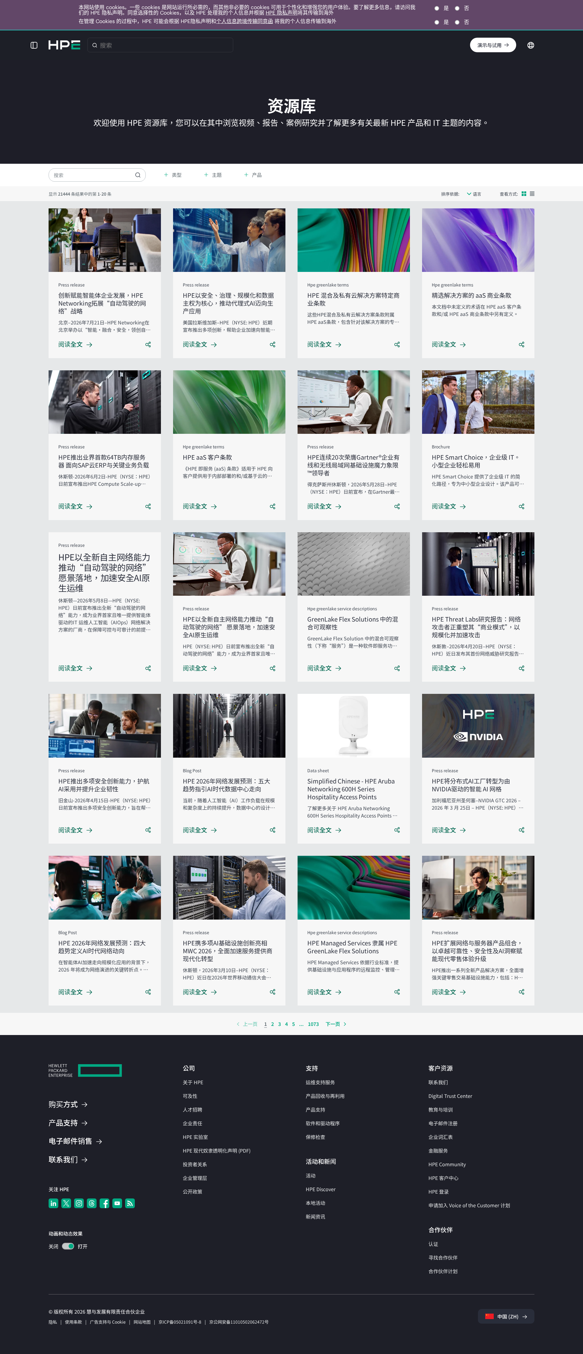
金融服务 (438, 1150)
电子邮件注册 (443, 1123)
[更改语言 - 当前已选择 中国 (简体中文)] (530, 44)
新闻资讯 (315, 1216)
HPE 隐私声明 (282, 12)
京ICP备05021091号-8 (180, 1322)
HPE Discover (321, 1189)
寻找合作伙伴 (443, 1257)
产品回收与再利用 (325, 1095)
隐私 (53, 1322)
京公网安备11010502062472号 (239, 1322)
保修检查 (315, 1136)
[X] (66, 1203)
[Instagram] (79, 1203)
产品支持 (315, 1109)
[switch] (64, 1247)
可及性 (190, 1095)
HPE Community (447, 1164)
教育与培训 (440, 1109)
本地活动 (315, 1202)
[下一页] (345, 1024)
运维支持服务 (320, 1082)
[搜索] (94, 45)
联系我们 (438, 1082)
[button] (34, 45)
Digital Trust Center (450, 1095)
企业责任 (192, 1123)
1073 (313, 1023)
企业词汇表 (440, 1136)
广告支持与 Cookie (108, 1322)
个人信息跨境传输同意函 (244, 21)
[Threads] (92, 1203)
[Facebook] (104, 1203)
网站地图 (142, 1322)
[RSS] (130, 1203)
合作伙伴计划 (443, 1271)
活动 (310, 1175)
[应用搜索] (137, 175)
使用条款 (73, 1322)
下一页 (333, 1023)
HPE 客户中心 (443, 1177)
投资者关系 (195, 1164)
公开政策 (192, 1191)
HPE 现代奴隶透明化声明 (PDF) (217, 1150)
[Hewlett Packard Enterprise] (64, 45)
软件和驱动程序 (323, 1123)
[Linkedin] (53, 1203)
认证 (433, 1243)
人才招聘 (192, 1109)
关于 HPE (193, 1082)
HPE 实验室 (195, 1136)
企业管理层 (195, 1177)
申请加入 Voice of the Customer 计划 (469, 1205)
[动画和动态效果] (68, 1246)
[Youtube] (117, 1203)
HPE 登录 (438, 1191)
